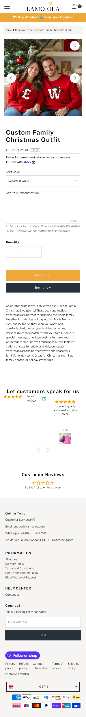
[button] (40, 450)
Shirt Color (13, 172)
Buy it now (43, 287)
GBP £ (44, 686)
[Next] (75, 78)
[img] (13, 396)
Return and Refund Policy (21, 572)
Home (8, 30)
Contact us (12, 594)
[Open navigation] (7, 6)
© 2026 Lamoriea (17, 674)
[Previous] (11, 78)
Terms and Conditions (19, 568)
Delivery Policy (14, 563)
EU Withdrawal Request (20, 577)
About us (11, 559)
